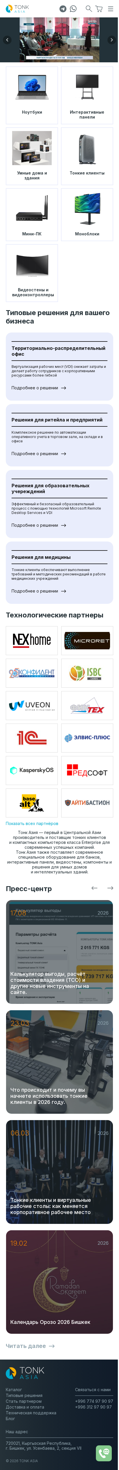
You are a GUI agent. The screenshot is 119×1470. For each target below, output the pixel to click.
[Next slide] (111, 40)
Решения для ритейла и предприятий (57, 420)
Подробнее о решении (35, 387)
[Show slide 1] (53, 58)
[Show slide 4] (66, 58)
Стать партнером (24, 1401)
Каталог (14, 1389)
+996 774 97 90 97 (94, 1401)
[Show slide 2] (57, 58)
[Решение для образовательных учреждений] (59, 39)
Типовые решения (24, 1395)
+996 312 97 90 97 (93, 1406)
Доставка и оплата (25, 1406)
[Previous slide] (7, 40)
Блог (10, 1418)
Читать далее (26, 1345)
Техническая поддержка (31, 1412)
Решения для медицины (41, 557)
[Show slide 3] (61, 58)
